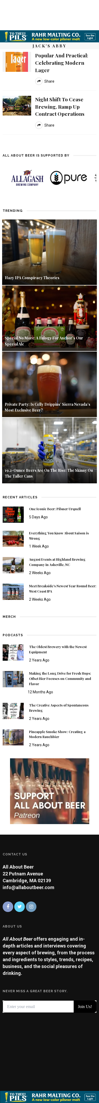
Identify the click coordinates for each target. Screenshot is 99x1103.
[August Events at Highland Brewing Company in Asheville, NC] (13, 565)
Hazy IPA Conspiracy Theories (32, 277)
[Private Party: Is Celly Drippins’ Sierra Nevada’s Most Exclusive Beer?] (49, 384)
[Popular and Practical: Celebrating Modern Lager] (17, 61)
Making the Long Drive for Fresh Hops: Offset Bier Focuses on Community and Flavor (60, 678)
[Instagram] (31, 906)
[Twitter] (19, 906)
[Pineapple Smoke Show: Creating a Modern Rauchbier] (13, 737)
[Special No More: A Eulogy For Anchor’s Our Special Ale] (49, 317)
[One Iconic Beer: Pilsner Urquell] (13, 514)
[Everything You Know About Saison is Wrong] (13, 538)
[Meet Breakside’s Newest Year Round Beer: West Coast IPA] (13, 591)
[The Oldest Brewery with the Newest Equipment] (13, 652)
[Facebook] (8, 906)
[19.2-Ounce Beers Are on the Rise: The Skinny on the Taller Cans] (49, 450)
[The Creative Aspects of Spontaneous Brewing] (13, 710)
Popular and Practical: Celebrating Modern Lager (61, 62)
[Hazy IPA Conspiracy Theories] (49, 251)
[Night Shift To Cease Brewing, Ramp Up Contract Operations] (17, 105)
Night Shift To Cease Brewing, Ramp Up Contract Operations (59, 106)
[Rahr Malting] (49, 36)
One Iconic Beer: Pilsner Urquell (55, 509)
